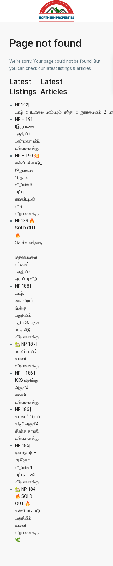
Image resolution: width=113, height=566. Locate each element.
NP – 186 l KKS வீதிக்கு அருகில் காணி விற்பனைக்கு (27, 387)
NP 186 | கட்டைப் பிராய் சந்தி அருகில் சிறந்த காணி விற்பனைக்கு (27, 424)
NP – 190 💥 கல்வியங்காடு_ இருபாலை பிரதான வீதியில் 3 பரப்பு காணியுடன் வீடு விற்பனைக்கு (28, 184)
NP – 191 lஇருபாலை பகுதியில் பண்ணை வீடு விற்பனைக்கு (27, 134)
